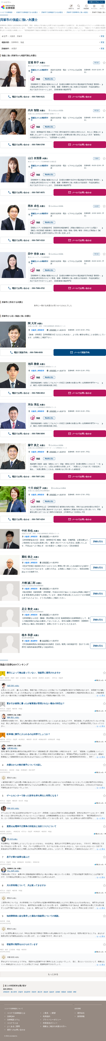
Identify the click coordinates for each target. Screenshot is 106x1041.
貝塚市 (33, 70)
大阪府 (33, 330)
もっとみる (53, 974)
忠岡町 (57, 992)
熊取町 (63, 992)
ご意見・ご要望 (49, 1013)
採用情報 (81, 1016)
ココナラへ (7, 2)
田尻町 (69, 992)
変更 (102, 36)
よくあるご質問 (13, 1026)
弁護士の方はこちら (96, 2)
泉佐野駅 (45, 641)
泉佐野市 (34, 641)
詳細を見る (98, 541)
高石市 (40, 992)
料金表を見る (49, 79)
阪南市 (52, 992)
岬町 (74, 992)
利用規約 (46, 1016)
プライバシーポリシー (52, 1020)
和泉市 (34, 992)
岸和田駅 (53, 330)
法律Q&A (10, 1016)
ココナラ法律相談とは (16, 1013)
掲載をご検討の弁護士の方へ (54, 1026)
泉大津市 (14, 992)
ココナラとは (12, 1023)
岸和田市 (40, 330)
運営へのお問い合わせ (16, 1030)
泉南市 (46, 992)
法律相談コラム (13, 1020)
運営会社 (81, 1013)
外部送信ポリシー (50, 1023)
